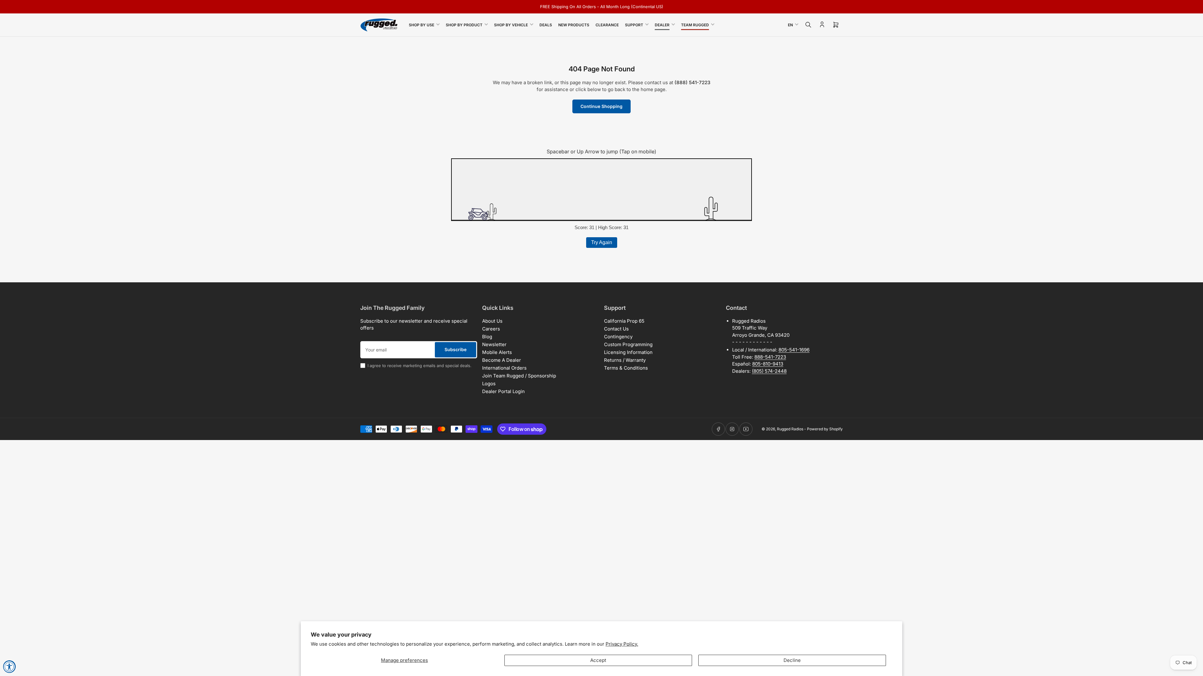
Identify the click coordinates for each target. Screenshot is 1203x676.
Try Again (601, 242)
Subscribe (455, 349)
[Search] (808, 25)
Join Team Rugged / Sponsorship (519, 376)
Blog (487, 337)
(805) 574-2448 (769, 371)
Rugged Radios (790, 429)
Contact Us (616, 329)
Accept (598, 660)
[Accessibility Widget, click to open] (9, 666)
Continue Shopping (601, 106)
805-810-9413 (767, 364)
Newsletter (494, 344)
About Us (492, 321)
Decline (792, 660)
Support (634, 25)
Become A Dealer (501, 360)
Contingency (618, 337)
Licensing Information (628, 352)
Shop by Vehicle (511, 25)
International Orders (504, 368)
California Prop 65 (624, 321)
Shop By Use (421, 25)
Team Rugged (695, 25)
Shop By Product (464, 25)
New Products (573, 25)
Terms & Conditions (626, 368)
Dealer (662, 25)
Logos (489, 384)
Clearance (607, 25)
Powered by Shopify (825, 429)
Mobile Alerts (497, 352)
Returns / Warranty (625, 360)
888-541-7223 (770, 357)
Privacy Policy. (622, 644)
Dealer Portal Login (503, 391)
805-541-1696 (794, 350)
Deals (545, 25)
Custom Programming (628, 344)
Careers (491, 329)
